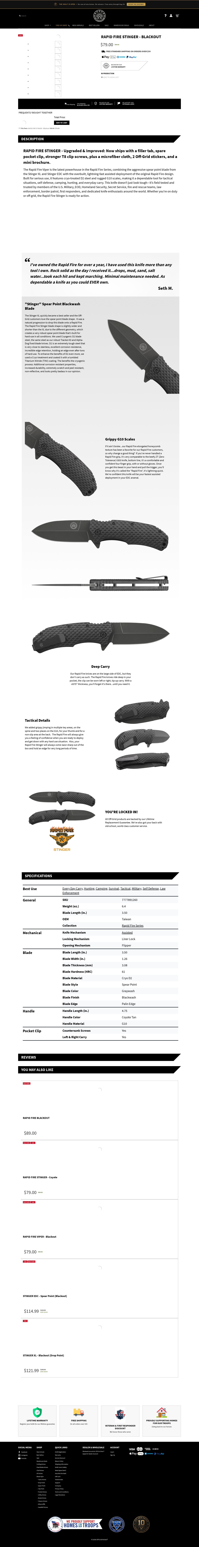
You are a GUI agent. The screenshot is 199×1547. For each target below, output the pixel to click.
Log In (112, 1452)
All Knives (40, 1473)
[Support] (165, 15)
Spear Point (129, 984)
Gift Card (57, 1476)
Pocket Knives (42, 1492)
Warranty (58, 1455)
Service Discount (60, 1458)
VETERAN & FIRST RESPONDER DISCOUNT (120, 1427)
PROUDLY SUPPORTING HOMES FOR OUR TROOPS (161, 1422)
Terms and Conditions (62, 1492)
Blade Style (40, 1476)
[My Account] (171, 15)
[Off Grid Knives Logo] (99, 16)
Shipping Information (61, 1464)
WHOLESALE (139, 25)
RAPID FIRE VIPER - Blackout (39, 1236)
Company (58, 1486)
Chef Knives (40, 1470)
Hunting (89, 888)
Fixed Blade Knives (42, 1467)
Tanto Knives (42, 1479)
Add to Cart (61, 123)
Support (57, 1483)
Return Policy (59, 1461)
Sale (107, 25)
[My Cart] (177, 15)
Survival (114, 888)
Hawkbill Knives (43, 1507)
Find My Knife (61, 25)
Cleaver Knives (42, 1501)
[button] (110, 78)
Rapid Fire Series (132, 925)
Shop (47, 25)
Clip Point (41, 1489)
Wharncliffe (41, 1504)
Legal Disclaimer (60, 1495)
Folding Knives (41, 1464)
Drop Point (41, 1483)
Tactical (125, 888)
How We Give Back (60, 1473)
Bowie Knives (42, 1498)
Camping (101, 888)
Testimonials (59, 1479)
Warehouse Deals (121, 25)
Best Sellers (94, 25)
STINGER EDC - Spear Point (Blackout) (45, 1296)
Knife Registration (60, 1452)
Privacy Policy (59, 1489)
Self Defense (151, 888)
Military (136, 888)
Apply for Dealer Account (90, 1454)
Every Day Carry (72, 888)
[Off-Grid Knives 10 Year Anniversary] (141, 1524)
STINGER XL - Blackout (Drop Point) (43, 1355)
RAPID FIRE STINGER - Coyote (40, 1177)
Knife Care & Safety (61, 1467)
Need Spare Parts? (60, 1470)
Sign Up (112, 1455)
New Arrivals (78, 25)
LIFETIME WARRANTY (37, 1420)
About (151, 25)
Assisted (127, 932)
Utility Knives (42, 1495)
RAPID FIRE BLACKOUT (36, 1118)
